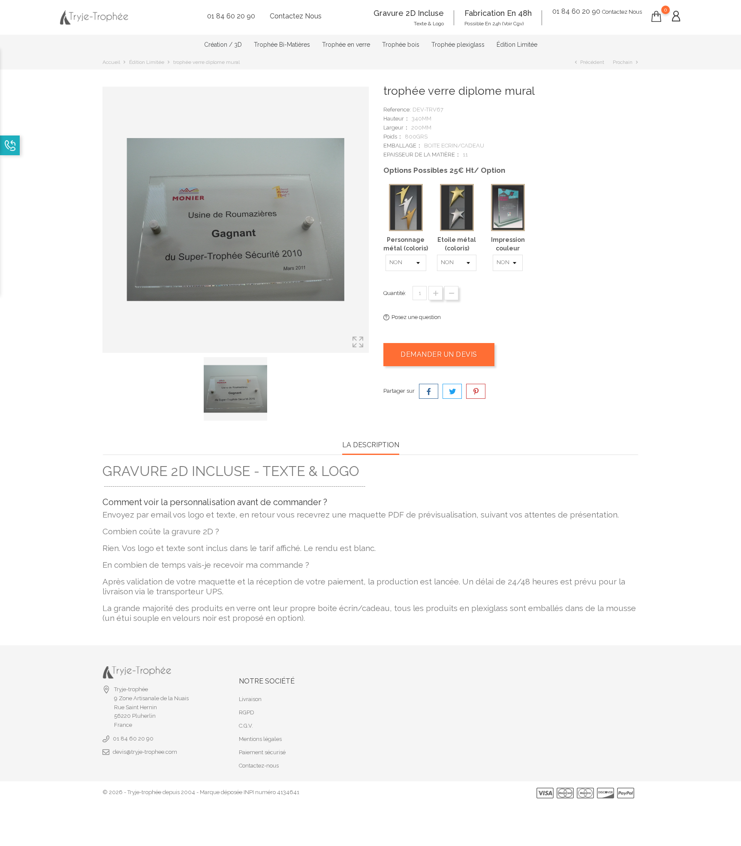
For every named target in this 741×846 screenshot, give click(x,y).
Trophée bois (400, 44)
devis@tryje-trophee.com (145, 752)
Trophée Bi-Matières (282, 44)
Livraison (250, 699)
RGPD (246, 712)
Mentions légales (260, 739)
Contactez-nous (259, 765)
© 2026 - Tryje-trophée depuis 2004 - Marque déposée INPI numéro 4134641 (200, 792)
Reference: (397, 109)
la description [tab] (370, 445)
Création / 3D (223, 44)
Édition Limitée (517, 44)
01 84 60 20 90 (133, 738)
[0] (656, 16)
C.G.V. (246, 726)
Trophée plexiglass (458, 44)
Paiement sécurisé (262, 752)
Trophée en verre (346, 44)
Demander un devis (439, 354)
